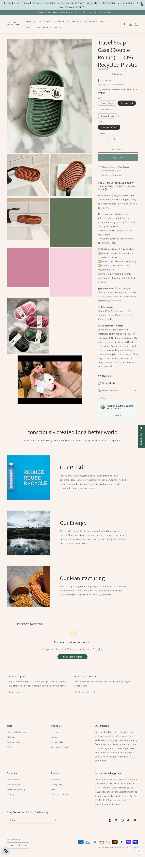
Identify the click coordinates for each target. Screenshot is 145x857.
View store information (111, 175)
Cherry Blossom (108, 116)
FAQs (9, 747)
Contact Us (56, 779)
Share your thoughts (72, 656)
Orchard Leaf (127, 103)
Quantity (101, 133)
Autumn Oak (106, 109)
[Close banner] (142, 5)
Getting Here (56, 784)
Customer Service (15, 742)
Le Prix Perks (13, 779)
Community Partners (60, 747)
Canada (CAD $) (16, 845)
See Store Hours (83, 691)
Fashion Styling (13, 784)
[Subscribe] (55, 820)
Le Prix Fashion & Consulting (114, 847)
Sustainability (57, 742)
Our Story (55, 732)
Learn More (15, 691)
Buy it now (117, 157)
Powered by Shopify (131, 847)
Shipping (101, 84)
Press (53, 789)
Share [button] (103, 398)
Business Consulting (16, 789)
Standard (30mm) (109, 127)
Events (54, 737)
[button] (45, 21)
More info (118, 415)
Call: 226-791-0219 (59, 794)
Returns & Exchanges (16, 732)
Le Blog (10, 794)
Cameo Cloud (107, 103)
